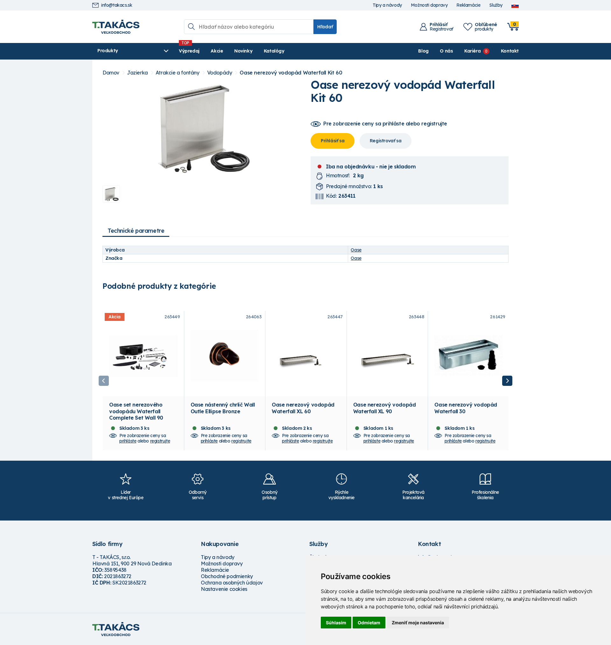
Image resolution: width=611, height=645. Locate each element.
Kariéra (472, 51)
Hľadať (325, 27)
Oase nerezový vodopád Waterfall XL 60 (303, 407)
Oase (356, 250)
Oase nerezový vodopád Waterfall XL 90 (384, 407)
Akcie (217, 51)
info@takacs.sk (116, 5)
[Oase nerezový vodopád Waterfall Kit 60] (201, 129)
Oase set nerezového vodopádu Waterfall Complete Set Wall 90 (136, 411)
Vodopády (219, 73)
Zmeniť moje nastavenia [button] (418, 622)
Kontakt (510, 51)
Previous (104, 381)
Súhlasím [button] (336, 622)
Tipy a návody (387, 5)
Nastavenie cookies (224, 589)
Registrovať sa (385, 141)
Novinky (243, 51)
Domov (110, 73)
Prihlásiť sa (332, 141)
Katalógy (274, 51)
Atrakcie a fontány (178, 73)
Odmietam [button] (369, 622)
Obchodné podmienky (227, 576)
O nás (446, 51)
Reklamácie (468, 5)
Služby (495, 5)
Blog (423, 51)
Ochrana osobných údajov (232, 582)
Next (507, 381)
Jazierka (137, 73)
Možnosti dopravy (429, 5)
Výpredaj (189, 51)
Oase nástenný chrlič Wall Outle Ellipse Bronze (223, 407)
